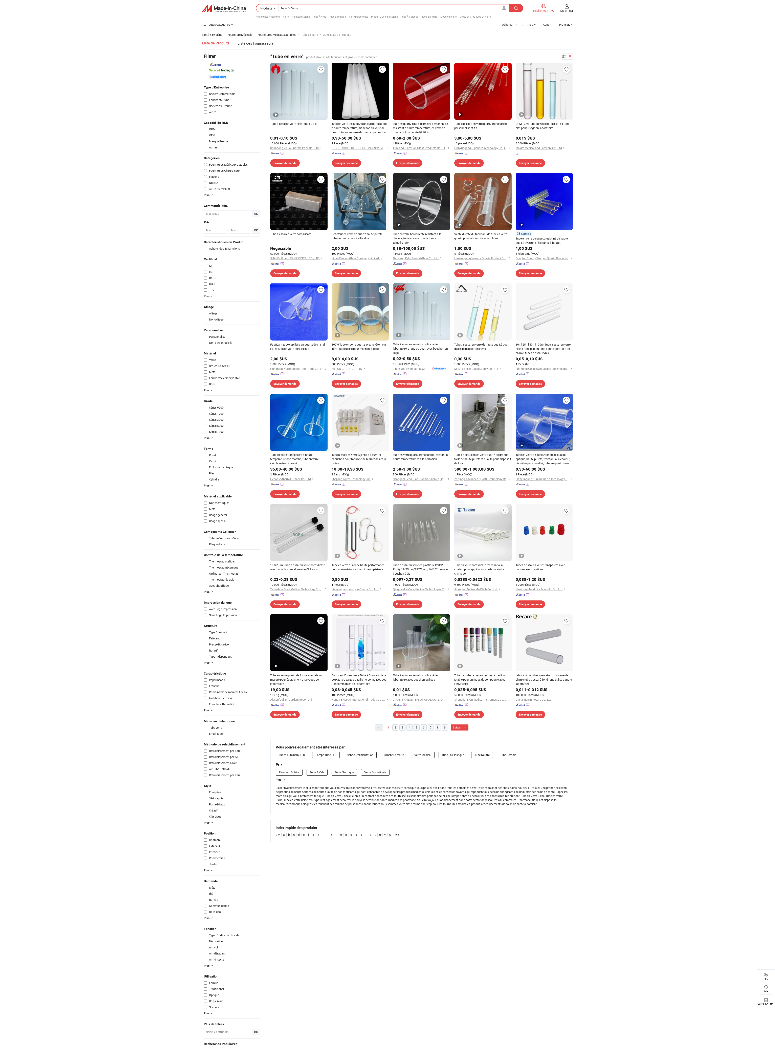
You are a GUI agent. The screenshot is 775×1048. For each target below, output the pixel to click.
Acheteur (507, 24)
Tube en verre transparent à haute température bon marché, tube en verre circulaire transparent (294, 459)
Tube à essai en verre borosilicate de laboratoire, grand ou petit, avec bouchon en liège (420, 348)
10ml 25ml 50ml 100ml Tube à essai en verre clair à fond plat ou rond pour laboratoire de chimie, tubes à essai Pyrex (543, 349)
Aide (530, 24)
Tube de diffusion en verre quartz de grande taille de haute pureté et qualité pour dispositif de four (482, 459)
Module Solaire (448, 16)
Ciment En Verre (394, 755)
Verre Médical (422, 755)
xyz (397, 835)
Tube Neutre (482, 755)
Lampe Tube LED (325, 755)
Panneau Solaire (301, 16)
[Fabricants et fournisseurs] (224, 8)
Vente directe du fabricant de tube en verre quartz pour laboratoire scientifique (480, 236)
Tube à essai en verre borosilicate (290, 234)
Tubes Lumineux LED (292, 755)
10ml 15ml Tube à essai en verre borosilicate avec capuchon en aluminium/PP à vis (297, 567)
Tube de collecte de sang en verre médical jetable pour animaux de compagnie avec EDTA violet (479, 679)
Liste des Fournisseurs (256, 43)
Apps (546, 24)
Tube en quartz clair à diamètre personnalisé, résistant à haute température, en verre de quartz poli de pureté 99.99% (420, 128)
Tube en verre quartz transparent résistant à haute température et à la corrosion (420, 457)
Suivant (458, 727)
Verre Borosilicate (358, 16)
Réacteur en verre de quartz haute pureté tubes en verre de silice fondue (357, 236)
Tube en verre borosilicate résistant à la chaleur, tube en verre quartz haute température (417, 238)
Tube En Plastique (453, 755)
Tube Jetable (508, 755)
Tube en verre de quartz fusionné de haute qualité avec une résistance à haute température (542, 241)
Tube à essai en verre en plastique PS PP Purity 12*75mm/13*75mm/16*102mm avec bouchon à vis (421, 569)
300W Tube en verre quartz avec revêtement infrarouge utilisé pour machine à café (359, 347)
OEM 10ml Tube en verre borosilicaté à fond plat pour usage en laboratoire (543, 126)
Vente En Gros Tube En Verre (475, 16)
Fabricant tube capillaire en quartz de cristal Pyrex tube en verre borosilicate (297, 347)
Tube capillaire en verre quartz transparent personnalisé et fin (480, 126)
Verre (286, 16)
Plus (278, 779)
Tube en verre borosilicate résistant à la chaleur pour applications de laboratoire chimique (479, 569)
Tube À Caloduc (409, 16)
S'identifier (566, 11)
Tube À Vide (319, 16)
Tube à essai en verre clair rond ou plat (294, 124)
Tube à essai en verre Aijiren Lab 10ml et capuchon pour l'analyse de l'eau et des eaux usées (359, 459)
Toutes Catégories (218, 24)
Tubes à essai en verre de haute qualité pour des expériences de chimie (481, 347)
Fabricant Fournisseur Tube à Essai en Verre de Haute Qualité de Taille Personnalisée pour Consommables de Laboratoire (360, 679)
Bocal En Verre (429, 16)
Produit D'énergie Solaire (384, 16)
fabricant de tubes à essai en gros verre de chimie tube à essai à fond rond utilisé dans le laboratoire (544, 679)
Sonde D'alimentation (360, 755)
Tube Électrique (337, 16)
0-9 (278, 835)
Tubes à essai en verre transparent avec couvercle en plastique (540, 567)
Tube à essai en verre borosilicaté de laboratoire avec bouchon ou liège (415, 677)
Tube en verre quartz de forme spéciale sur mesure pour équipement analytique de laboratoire (296, 679)
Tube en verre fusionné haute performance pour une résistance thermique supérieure (358, 567)
